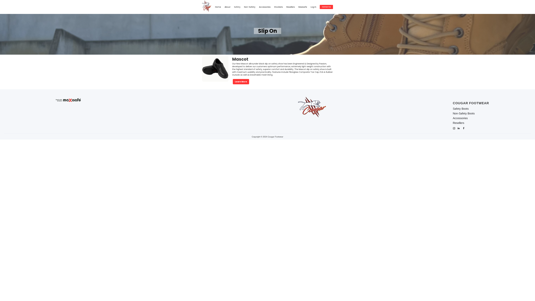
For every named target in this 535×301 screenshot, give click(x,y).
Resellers (290, 7)
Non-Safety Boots (464, 113)
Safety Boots (461, 109)
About (227, 7)
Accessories (265, 7)
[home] (207, 7)
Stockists (278, 7)
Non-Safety (249, 7)
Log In (313, 7)
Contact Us (326, 7)
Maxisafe (302, 7)
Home (218, 7)
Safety (237, 7)
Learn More (241, 81)
